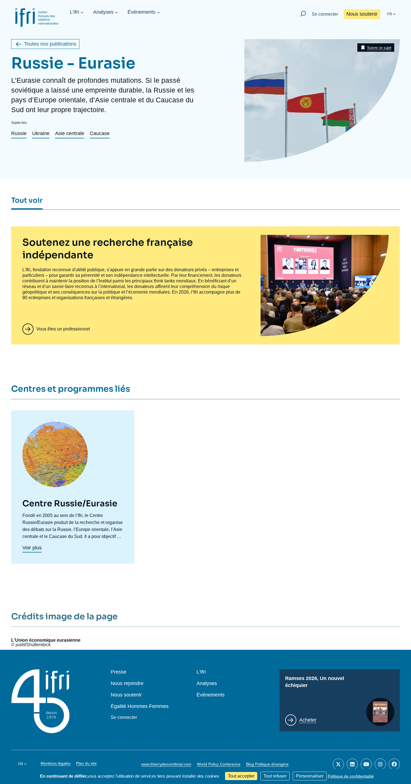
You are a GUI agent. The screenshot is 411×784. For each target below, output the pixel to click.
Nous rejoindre (127, 683)
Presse (118, 672)
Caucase (100, 133)
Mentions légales (55, 763)
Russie (19, 133)
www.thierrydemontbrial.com (166, 764)
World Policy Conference (218, 764)
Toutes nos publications (50, 44)
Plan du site (86, 763)
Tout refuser (275, 776)
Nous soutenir (361, 14)
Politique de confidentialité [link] (351, 776)
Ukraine (40, 133)
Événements (141, 12)
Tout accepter (241, 776)
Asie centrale (69, 133)
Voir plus (32, 548)
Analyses (103, 12)
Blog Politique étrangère (267, 764)
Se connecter (325, 14)
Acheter (307, 720)
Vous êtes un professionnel (63, 329)
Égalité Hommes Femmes (140, 706)
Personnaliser (309, 776)
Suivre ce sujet (379, 48)
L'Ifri (74, 12)
